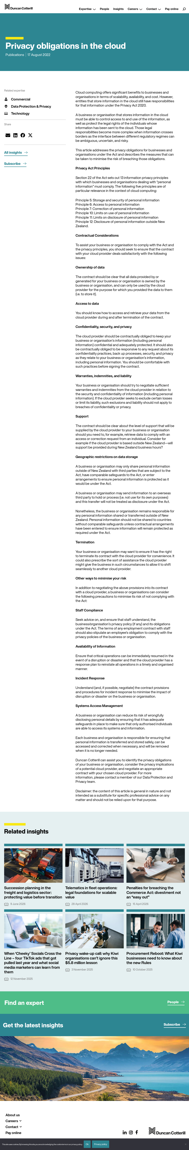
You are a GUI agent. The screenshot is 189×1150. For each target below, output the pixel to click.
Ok (87, 1144)
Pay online (171, 9)
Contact (151, 9)
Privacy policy (100, 1144)
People (104, 9)
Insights (118, 9)
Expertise (85, 9)
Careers (133, 9)
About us (13, 1114)
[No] (185, 1144)
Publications (15, 54)
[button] (8, 135)
